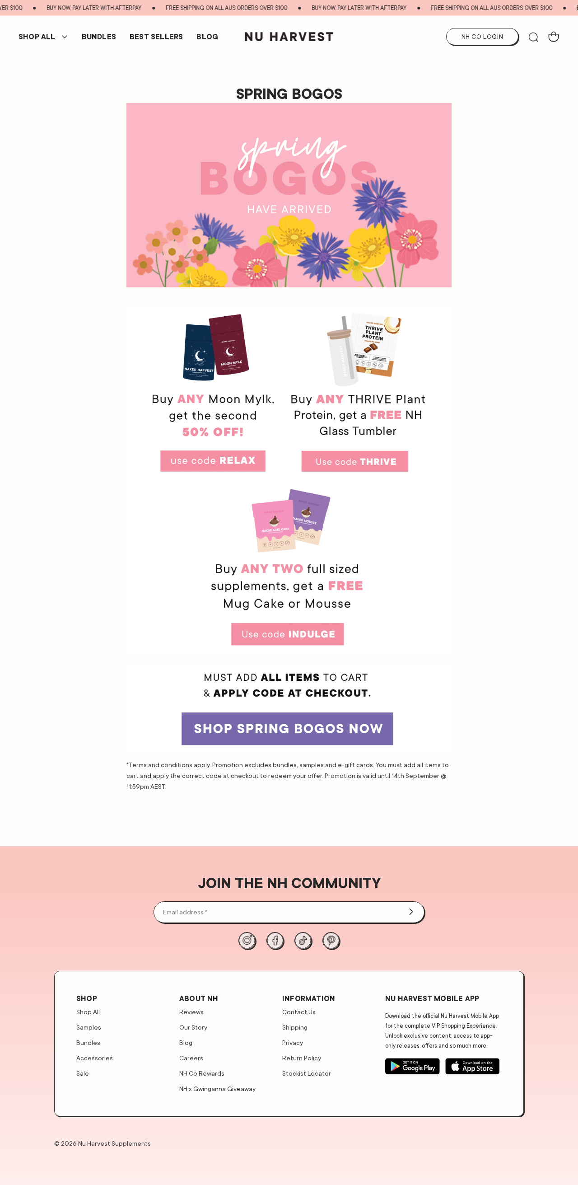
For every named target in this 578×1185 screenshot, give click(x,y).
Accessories (94, 1058)
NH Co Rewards (201, 1073)
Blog (207, 37)
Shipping (295, 1027)
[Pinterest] (331, 940)
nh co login (482, 36)
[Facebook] (275, 940)
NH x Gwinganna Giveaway (217, 1088)
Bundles (88, 1042)
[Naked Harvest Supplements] (289, 36)
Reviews (191, 1011)
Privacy (292, 1042)
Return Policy (301, 1058)
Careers (191, 1058)
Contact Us (299, 1011)
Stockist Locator (306, 1073)
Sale (82, 1073)
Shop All (37, 37)
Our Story (193, 1027)
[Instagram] (247, 940)
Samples (88, 1027)
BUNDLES (99, 37)
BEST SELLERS (156, 37)
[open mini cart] (553, 36)
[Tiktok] (303, 940)
